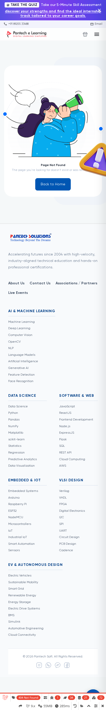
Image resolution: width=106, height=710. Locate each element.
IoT (10, 530)
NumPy (13, 426)
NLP (11, 348)
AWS (62, 465)
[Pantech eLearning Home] (27, 34)
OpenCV (14, 341)
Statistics (14, 446)
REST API (65, 452)
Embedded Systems (23, 491)
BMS (11, 615)
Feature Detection (21, 374)
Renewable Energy (22, 595)
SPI (61, 524)
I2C (61, 517)
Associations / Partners (76, 283)
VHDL (63, 497)
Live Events (18, 293)
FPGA (63, 504)
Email (96, 24)
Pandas (14, 419)
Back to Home (53, 184)
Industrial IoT (17, 537)
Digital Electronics (72, 511)
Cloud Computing (72, 459)
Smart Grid (16, 588)
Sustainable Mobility (23, 582)
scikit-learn (16, 439)
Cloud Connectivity (22, 635)
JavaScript (67, 406)
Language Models (21, 355)
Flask (63, 439)
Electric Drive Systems (24, 608)
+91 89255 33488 (16, 24)
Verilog (64, 491)
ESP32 (12, 511)
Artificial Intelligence (23, 361)
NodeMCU (15, 517)
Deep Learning (19, 328)
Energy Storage (19, 602)
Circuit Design (69, 537)
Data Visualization (21, 465)
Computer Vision (20, 335)
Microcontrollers (19, 524)
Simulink (14, 621)
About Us (16, 283)
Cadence (66, 550)
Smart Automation (21, 544)
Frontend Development (76, 419)
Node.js (64, 426)
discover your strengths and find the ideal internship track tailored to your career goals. (53, 14)
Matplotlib (15, 432)
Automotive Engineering (25, 628)
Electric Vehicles (19, 575)
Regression (16, 452)
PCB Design (67, 544)
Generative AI (18, 368)
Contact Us (40, 283)
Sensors (14, 550)
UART (63, 530)
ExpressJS (66, 432)
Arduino (14, 497)
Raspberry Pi (17, 504)
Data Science (18, 406)
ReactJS (65, 413)
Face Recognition (20, 381)
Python (13, 413)
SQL (62, 446)
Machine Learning (21, 322)
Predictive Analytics (22, 459)
